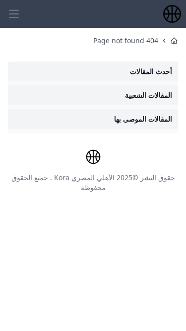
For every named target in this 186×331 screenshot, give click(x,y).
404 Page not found (125, 40)
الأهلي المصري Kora (84, 177)
